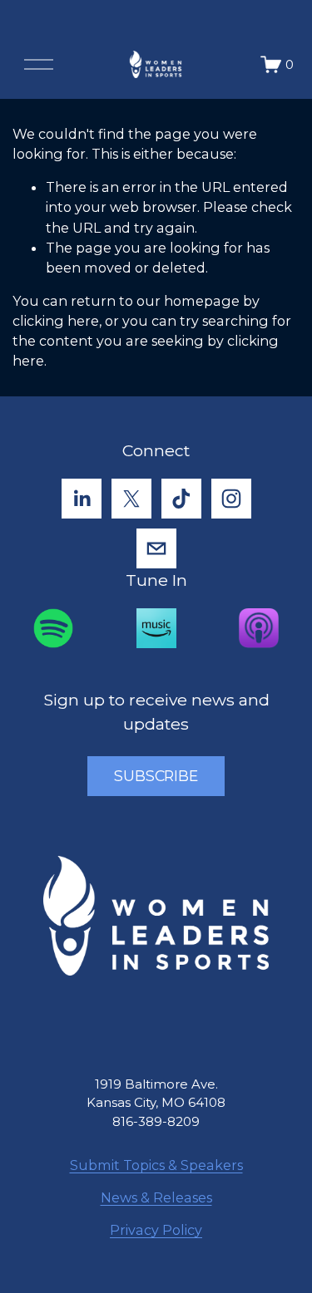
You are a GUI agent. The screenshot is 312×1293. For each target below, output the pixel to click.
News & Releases (156, 1197)
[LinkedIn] (82, 499)
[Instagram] (231, 499)
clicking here (55, 320)
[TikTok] (181, 499)
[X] (131, 499)
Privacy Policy (156, 1230)
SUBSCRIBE (155, 775)
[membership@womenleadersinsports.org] (156, 548)
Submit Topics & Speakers (156, 1165)
